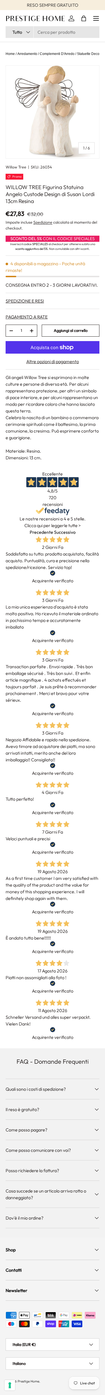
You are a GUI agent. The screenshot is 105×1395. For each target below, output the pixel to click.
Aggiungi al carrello (71, 330)
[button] (84, 18)
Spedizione (42, 222)
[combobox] (52, 32)
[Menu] (96, 18)
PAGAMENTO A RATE (27, 317)
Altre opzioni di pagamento (52, 361)
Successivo (65, 532)
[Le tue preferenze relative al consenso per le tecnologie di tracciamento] (9, 1385)
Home (10, 54)
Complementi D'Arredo (57, 54)
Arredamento (27, 54)
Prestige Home (28, 1381)
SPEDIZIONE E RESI (25, 301)
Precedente (41, 532)
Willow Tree (16, 167)
